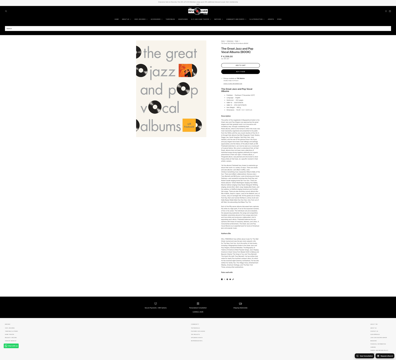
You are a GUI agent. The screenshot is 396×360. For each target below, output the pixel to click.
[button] (233, 279)
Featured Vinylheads (198, 331)
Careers (373, 347)
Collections (230, 41)
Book (236, 41)
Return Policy (375, 353)
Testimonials (195, 328)
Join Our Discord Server (378, 337)
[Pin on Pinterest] (227, 279)
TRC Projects (195, 334)
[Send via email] (230, 279)
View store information (232, 83)
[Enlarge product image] (171, 88)
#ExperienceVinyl (197, 340)
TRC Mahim (241, 78)
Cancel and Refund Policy (379, 350)
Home (223, 41)
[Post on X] (225, 279)
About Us (373, 328)
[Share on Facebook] (222, 279)
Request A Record (11, 337)
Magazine (373, 340)
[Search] (6, 11)
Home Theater (9, 334)
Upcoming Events (197, 337)
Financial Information (378, 344)
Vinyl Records (10, 328)
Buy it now (240, 71)
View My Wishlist (10, 340)
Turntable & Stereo (11, 331)
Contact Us (374, 331)
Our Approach (375, 334)
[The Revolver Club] (198, 11)
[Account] (386, 11)
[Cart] (390, 11)
